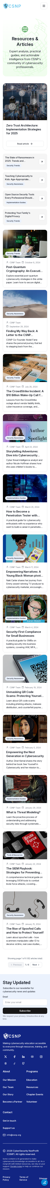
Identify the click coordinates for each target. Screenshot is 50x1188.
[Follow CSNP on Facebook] (14, 1056)
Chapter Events (34, 1094)
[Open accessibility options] (44, 1182)
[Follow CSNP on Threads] (5, 1063)
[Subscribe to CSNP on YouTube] (32, 1056)
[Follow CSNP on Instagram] (41, 1056)
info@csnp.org (14, 1135)
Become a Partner (12, 1101)
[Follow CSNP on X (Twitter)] (5, 1056)
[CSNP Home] (12, 6)
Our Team (8, 1087)
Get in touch (9, 1120)
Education (31, 1079)
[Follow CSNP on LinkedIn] (23, 1056)
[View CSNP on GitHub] (23, 1063)
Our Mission (9, 1079)
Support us (9, 1128)
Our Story (8, 1094)
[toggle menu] (44, 6)
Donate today (16, 1166)
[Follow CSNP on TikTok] (14, 1063)
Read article (23, 144)
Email (5, 997)
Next (34, 964)
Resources (32, 1087)
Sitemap (43, 1178)
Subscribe (25, 1010)
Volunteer (31, 1101)
